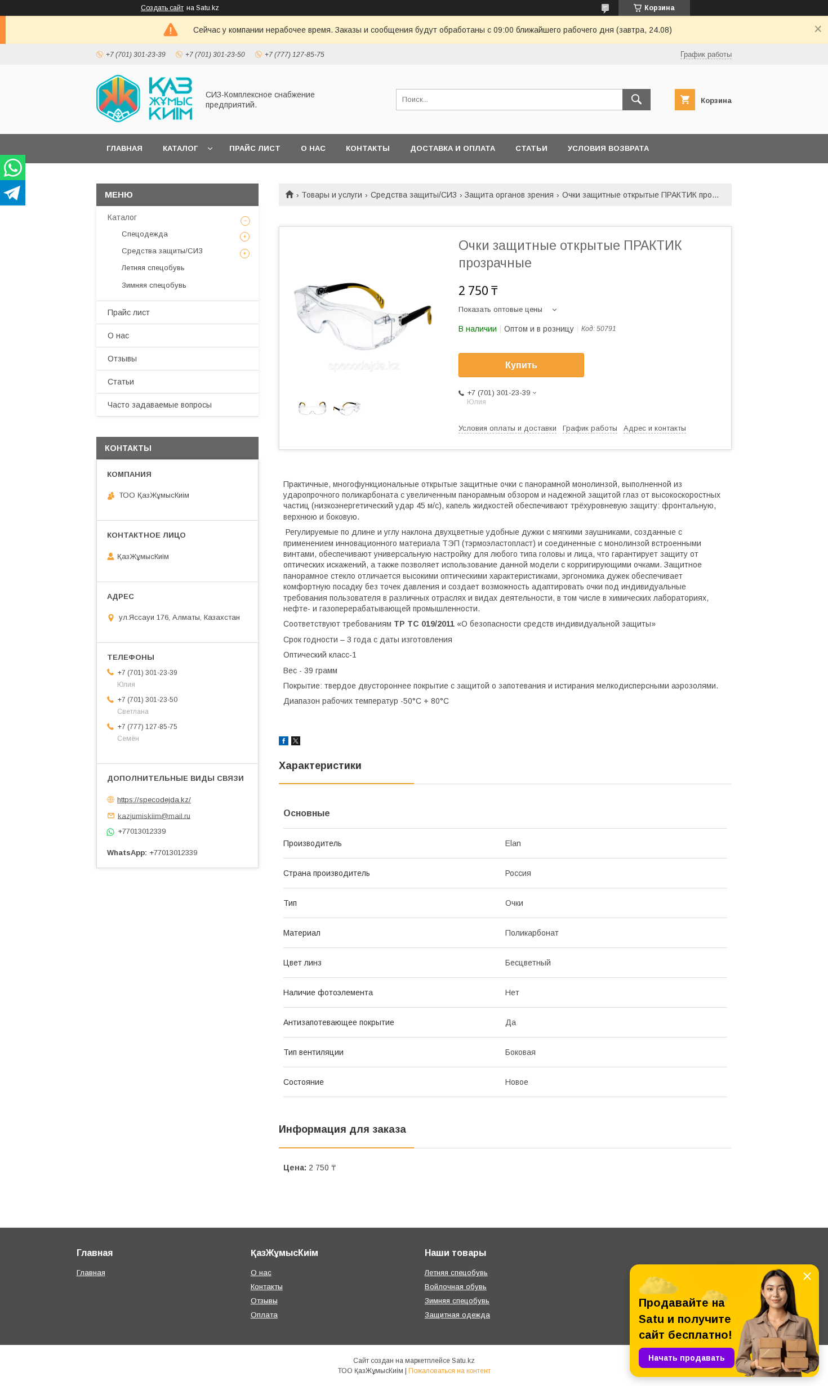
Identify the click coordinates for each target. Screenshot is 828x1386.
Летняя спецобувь (153, 267)
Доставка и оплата (452, 148)
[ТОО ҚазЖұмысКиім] (144, 119)
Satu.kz (463, 1361)
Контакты (368, 148)
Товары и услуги (331, 194)
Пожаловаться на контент (449, 1371)
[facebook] (283, 742)
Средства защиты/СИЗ (414, 194)
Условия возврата (608, 148)
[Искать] (636, 99)
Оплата (264, 1315)
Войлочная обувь (456, 1286)
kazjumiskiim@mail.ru (154, 815)
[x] (295, 742)
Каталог (180, 148)
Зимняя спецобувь (154, 285)
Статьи (531, 148)
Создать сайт (162, 8)
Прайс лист (255, 148)
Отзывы (122, 358)
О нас (313, 148)
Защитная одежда (457, 1315)
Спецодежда (145, 234)
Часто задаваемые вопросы (160, 404)
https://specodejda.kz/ (154, 799)
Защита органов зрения (509, 194)
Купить (521, 365)
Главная (124, 148)
